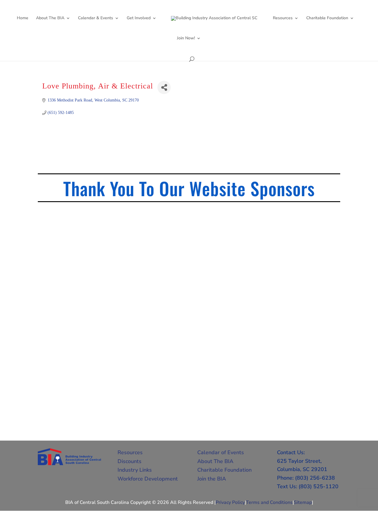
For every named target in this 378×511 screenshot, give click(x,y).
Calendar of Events (220, 452)
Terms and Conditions (269, 502)
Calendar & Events (95, 18)
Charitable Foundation (327, 18)
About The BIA (50, 18)
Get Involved (139, 18)
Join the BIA (211, 478)
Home (22, 18)
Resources (283, 18)
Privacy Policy (230, 502)
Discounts (129, 461)
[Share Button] (164, 87)
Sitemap (303, 502)
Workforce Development (148, 478)
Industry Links (135, 469)
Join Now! (186, 38)
